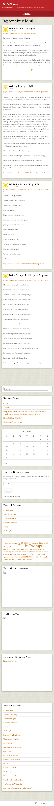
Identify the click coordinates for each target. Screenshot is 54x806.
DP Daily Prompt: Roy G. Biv (25, 184)
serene (46, 280)
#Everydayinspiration (11, 543)
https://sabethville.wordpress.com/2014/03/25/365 (19, 173)
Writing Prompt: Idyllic (22, 86)
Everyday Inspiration (17, 549)
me (20, 551)
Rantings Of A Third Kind (11, 735)
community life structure (34, 91)
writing (36, 557)
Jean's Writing (7, 743)
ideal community (17, 93)
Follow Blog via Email (16, 472)
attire (19, 280)
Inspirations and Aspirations (12, 747)
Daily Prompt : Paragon (22, 28)
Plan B (5, 763)
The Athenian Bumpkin (10, 739)
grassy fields (25, 189)
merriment (25, 551)
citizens (29, 280)
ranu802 (5, 33)
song (43, 554)
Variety (5, 526)
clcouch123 (7, 751)
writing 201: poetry (10, 559)
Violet (42, 189)
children (19, 189)
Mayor (42, 280)
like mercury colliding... (11, 776)
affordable (17, 91)
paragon (33, 33)
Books (15, 547)
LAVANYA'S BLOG (9, 767)
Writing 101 (44, 557)
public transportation (37, 93)
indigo (34, 189)
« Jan (5, 463)
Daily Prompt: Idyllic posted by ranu (29, 275)
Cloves (5, 403)
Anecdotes (6, 407)
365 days (11, 91)
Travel (17, 557)
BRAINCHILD (8, 510)
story (12, 557)
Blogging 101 (43, 543)
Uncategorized (13, 33)
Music (18, 554)
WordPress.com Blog (10, 514)
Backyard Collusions (10, 522)
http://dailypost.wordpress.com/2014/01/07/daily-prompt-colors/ (23, 263)
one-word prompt (26, 33)
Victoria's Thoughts (9, 518)
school (38, 554)
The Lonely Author (9, 772)
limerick (15, 551)
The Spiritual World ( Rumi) (12, 422)
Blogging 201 (8, 547)
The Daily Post (8, 531)
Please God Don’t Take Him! (12, 418)
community (24, 91)
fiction (27, 549)
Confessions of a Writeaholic (12, 784)
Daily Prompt (12, 189)
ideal (19, 33)
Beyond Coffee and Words (11, 759)
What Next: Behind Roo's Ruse (13, 780)
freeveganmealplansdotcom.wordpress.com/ (17, 788)
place (38, 189)
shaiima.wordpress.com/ (11, 755)
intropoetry (7, 551)
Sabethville (10, 4)
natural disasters (26, 93)
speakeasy (7, 557)
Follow (8, 490)
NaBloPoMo (25, 554)
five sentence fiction (37, 549)
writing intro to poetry (24, 559)
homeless (34, 280)
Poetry (33, 554)
